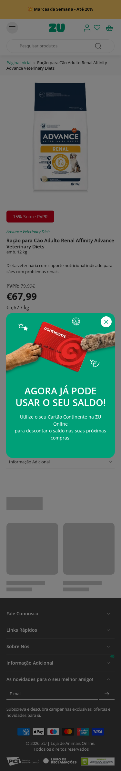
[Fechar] (106, 321)
